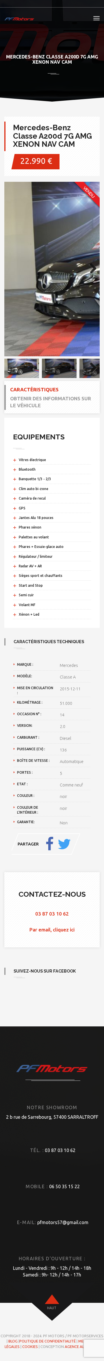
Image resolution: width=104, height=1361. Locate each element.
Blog (13, 1341)
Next (91, 269)
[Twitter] (64, 844)
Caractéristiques (34, 389)
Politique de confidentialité (47, 1341)
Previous (13, 269)
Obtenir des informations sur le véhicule (50, 402)
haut (51, 1308)
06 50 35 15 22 (64, 1186)
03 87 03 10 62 (52, 913)
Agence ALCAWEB (80, 1347)
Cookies (30, 1347)
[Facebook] (49, 844)
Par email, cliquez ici (52, 929)
